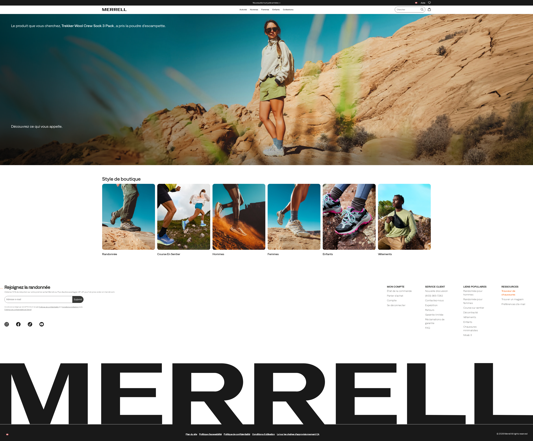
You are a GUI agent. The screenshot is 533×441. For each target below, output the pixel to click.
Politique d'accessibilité (210, 434)
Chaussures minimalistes (470, 328)
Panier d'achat (395, 295)
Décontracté (470, 312)
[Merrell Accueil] (114, 9)
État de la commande (399, 290)
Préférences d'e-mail (513, 304)
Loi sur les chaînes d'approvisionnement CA (298, 434)
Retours (429, 309)
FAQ (427, 327)
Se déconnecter (396, 305)
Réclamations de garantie (434, 321)
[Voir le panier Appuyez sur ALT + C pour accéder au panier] (429, 9)
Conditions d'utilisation (70, 307)
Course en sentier (169, 254)
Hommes (254, 10)
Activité (243, 10)
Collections (288, 10)
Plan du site (191, 434)
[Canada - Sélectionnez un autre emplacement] (416, 3)
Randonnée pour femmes (472, 301)
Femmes (265, 10)
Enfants (276, 10)
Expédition (431, 305)
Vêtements (385, 254)
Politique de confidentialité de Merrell (17, 310)
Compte (392, 300)
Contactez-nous (434, 300)
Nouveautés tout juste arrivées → (266, 3)
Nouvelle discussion (436, 290)
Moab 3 (467, 335)
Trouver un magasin (512, 299)
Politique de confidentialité (49, 307)
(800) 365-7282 (434, 295)
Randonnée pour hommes (472, 292)
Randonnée (110, 254)
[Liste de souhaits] (429, 3)
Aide (423, 3)
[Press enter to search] (422, 9)
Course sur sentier (473, 307)
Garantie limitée (434, 314)
